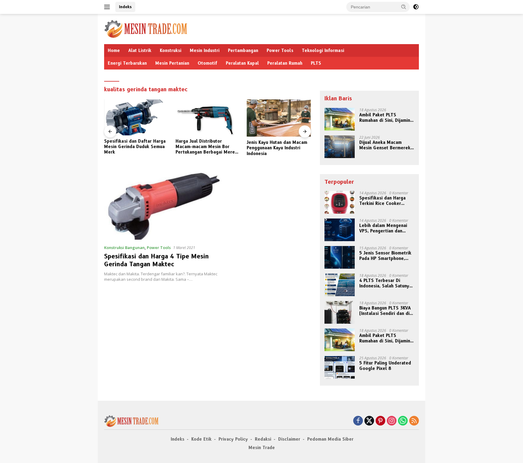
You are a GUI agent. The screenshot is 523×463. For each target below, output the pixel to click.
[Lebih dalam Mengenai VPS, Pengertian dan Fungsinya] (339, 230)
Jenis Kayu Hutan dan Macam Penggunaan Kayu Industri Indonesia (277, 148)
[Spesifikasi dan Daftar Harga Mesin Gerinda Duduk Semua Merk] (136, 117)
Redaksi (263, 439)
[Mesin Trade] (145, 28)
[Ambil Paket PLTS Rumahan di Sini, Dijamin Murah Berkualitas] (339, 119)
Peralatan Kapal (242, 63)
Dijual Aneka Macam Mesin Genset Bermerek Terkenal (384, 145)
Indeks (125, 6)
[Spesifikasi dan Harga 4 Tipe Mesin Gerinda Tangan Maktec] (164, 205)
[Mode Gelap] (416, 7)
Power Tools (280, 50)
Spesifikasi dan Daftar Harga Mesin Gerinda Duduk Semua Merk (135, 146)
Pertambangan (243, 50)
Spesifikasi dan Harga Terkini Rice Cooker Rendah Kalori (382, 200)
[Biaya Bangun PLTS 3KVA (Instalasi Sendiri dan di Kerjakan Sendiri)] (339, 312)
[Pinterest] (380, 421)
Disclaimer (289, 439)
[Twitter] (369, 421)
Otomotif (207, 63)
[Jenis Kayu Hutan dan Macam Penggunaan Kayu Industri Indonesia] (279, 118)
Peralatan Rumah (284, 63)
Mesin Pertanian (172, 63)
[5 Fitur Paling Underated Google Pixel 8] (339, 367)
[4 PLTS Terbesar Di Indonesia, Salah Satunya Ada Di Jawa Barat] (339, 285)
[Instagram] (391, 421)
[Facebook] (358, 421)
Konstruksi (170, 50)
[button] (404, 6)
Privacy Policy (233, 439)
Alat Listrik (139, 50)
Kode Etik (201, 439)
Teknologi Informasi (323, 50)
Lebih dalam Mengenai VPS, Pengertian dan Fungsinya (383, 228)
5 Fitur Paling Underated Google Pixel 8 (385, 365)
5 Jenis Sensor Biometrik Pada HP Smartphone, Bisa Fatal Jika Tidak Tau (385, 255)
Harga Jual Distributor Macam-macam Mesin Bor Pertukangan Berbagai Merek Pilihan (206, 146)
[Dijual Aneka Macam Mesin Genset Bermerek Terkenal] (339, 146)
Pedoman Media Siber (330, 439)
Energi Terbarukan (127, 63)
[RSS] (414, 421)
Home (114, 50)
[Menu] (108, 7)
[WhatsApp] (403, 421)
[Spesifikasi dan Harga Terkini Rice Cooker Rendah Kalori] (339, 202)
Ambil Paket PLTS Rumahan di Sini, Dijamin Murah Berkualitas (384, 117)
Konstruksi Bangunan (124, 247)
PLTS (316, 63)
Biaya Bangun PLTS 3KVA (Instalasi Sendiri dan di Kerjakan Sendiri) (385, 310)
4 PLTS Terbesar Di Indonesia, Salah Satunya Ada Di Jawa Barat (385, 283)
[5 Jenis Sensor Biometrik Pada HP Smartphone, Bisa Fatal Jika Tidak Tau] (339, 257)
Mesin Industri (204, 50)
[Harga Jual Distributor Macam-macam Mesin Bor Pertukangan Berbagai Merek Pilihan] (208, 117)
